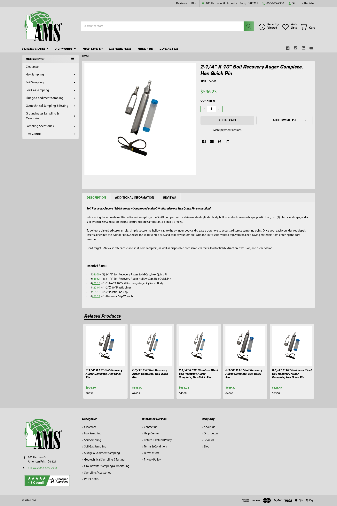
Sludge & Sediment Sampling (45, 98)
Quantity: (207, 101)
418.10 (96, 292)
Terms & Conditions (156, 446)
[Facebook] (287, 48)
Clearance (32, 66)
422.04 (96, 287)
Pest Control (34, 134)
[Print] (219, 141)
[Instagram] (295, 48)
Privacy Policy (152, 459)
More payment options (227, 130)
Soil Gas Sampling (37, 90)
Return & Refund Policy (158, 440)
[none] (140, 119)
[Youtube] (311, 48)
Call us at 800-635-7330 (42, 468)
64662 (96, 279)
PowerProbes (33, 48)
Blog (194, 3)
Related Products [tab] (102, 316)
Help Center (93, 48)
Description (96, 197)
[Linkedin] (303, 48)
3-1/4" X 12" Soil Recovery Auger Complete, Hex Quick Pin (243, 373)
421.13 (96, 283)
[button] (284, 120)
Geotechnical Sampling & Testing (47, 105)
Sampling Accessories (40, 126)
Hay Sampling (35, 74)
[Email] (211, 141)
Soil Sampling (35, 82)
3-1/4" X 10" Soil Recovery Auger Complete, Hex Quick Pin (104, 373)
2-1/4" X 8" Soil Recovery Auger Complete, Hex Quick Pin (150, 373)
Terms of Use (152, 453)
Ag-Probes (64, 48)
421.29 (96, 296)
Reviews (181, 3)
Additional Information (134, 197)
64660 (96, 274)
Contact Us (169, 48)
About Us (145, 48)
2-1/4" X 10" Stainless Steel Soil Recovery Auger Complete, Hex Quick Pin (198, 373)
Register (309, 3)
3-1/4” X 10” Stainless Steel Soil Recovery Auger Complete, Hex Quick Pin (292, 373)
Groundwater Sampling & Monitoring (42, 116)
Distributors (120, 48)
